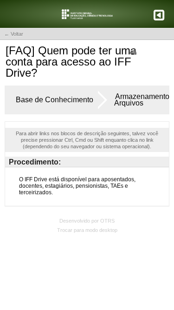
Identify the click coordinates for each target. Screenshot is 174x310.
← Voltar (13, 34)
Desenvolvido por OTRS (87, 221)
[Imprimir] (133, 55)
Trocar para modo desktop (87, 230)
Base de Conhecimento (54, 100)
